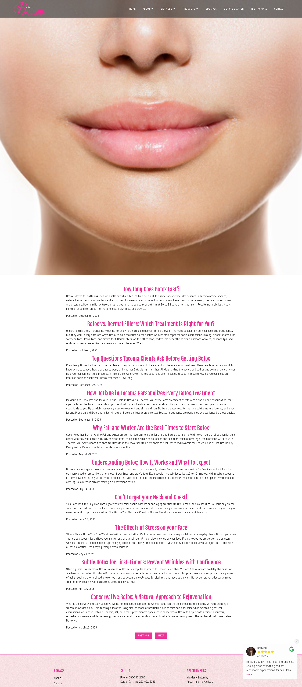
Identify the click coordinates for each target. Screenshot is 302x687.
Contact (279, 8)
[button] (152, 8)
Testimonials (259, 8)
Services (166, 8)
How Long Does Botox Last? (151, 289)
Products (189, 8)
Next (161, 635)
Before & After (234, 8)
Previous (143, 635)
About (146, 8)
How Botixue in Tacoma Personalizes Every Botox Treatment (151, 393)
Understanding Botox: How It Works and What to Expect (151, 462)
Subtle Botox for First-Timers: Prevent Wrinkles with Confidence (151, 562)
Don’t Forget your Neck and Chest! (151, 497)
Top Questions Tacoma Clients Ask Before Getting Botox (151, 358)
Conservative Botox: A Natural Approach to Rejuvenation (151, 597)
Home (132, 8)
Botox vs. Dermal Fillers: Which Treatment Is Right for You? (151, 324)
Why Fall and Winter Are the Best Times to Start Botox (151, 427)
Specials (211, 8)
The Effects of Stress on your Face (151, 527)
